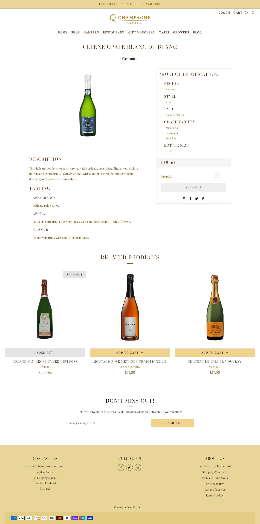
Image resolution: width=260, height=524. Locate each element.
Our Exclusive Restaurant (215, 466)
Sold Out (45, 353)
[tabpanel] (87, 107)
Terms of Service (215, 489)
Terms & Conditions (215, 478)
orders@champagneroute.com (45, 466)
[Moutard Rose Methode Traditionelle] (130, 308)
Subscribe (170, 423)
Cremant (130, 58)
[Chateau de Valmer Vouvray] (215, 308)
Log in (224, 13)
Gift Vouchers (141, 32)
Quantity (166, 176)
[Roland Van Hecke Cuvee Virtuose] (45, 308)
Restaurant (114, 32)
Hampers (91, 32)
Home (62, 32)
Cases (164, 32)
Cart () (240, 13)
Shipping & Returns (214, 472)
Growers (181, 32)
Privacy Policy (215, 483)
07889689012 (45, 472)
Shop (75, 32)
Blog (197, 32)
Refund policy (215, 495)
